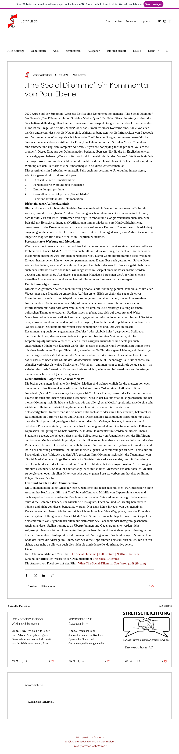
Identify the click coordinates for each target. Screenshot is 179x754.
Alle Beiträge (15, 50)
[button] (167, 50)
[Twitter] (159, 21)
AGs (56, 50)
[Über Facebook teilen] (26, 575)
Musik (137, 50)
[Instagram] (164, 21)
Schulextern (73, 50)
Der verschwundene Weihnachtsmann (27, 621)
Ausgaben (94, 50)
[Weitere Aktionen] (152, 75)
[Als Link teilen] (52, 575)
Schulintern (38, 50)
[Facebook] (170, 21)
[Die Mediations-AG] (146, 626)
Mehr (151, 50)
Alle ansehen (165, 605)
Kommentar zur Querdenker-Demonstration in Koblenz (88, 621)
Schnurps (29, 21)
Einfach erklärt (116, 50)
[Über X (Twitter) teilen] (35, 575)
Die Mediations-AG (139, 647)
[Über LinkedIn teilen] (43, 575)
